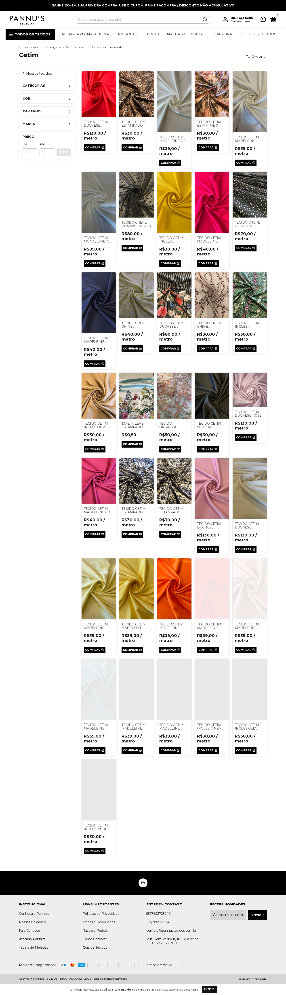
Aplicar (64, 152)
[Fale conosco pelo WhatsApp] (263, 20)
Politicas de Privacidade (101, 914)
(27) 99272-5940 (159, 922)
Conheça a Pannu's (34, 914)
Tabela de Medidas (33, 948)
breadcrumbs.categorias (45, 47)
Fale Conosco (29, 931)
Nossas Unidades (32, 922)
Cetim (69, 47)
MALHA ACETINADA (185, 34)
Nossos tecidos (39, 73)
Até (42, 144)
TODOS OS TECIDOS (32, 34)
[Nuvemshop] (253, 979)
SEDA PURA (221, 34)
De (25, 144)
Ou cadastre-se (240, 21)
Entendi (209, 989)
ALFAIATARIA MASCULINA (85, 34)
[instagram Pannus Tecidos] (143, 882)
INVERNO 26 (128, 34)
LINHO (153, 34)
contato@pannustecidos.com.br (171, 931)
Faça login (245, 18)
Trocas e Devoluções (99, 922)
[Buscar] (204, 20)
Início (22, 47)
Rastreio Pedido (95, 931)
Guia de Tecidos (95, 948)
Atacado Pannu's (32, 939)
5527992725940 (158, 914)
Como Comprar (95, 939)
